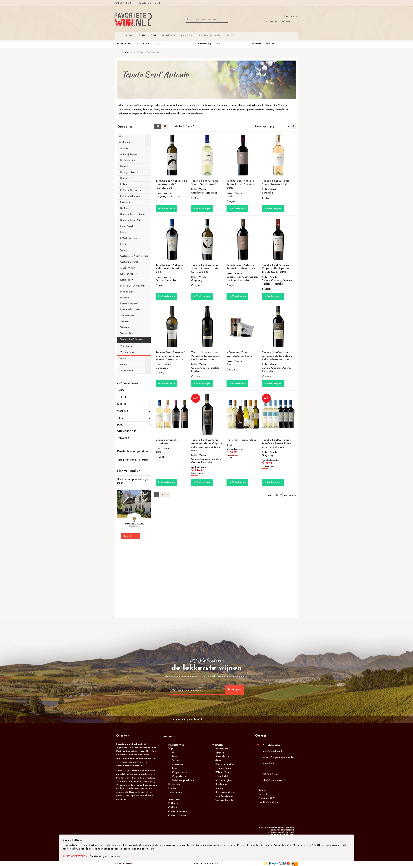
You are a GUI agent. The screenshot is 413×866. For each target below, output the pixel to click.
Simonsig (219, 753)
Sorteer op (260, 127)
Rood (174, 757)
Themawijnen (175, 792)
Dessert (175, 761)
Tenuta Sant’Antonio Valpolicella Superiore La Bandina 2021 (206, 356)
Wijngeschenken (179, 772)
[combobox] (206, 19)
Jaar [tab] (120, 425)
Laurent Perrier (223, 768)
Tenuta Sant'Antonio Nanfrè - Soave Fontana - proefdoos (276, 443)
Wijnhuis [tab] (123, 411)
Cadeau (172, 807)
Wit (173, 753)
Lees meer (115, 856)
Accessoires (174, 800)
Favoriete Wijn (176, 745)
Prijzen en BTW (266, 798)
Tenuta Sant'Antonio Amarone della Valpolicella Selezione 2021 (277, 356)
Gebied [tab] (121, 404)
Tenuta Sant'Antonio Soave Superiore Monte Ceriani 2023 (207, 268)
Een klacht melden (268, 802)
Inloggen (286, 21)
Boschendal (221, 784)
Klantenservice (291, 16)
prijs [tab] (120, 418)
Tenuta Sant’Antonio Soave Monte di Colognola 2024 (172, 184)
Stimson (219, 788)
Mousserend (177, 765)
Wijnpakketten (179, 776)
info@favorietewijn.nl (273, 780)
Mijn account (271, 21)
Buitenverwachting (225, 792)
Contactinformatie (177, 811)
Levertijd (263, 794)
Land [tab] (120, 390)
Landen (172, 788)
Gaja (218, 761)
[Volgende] (167, 494)
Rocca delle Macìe (225, 765)
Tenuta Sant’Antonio (276, 105)
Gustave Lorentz (224, 800)
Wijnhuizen (130, 52)
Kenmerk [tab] (123, 438)
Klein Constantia (224, 796)
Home (117, 52)
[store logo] (133, 19)
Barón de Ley (222, 757)
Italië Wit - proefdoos (242, 440)
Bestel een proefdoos (182, 780)
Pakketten (173, 803)
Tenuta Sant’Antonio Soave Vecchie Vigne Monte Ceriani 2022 (172, 356)
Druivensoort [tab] (126, 431)
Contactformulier (177, 815)
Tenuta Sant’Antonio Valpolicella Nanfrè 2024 (169, 268)
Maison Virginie (223, 780)
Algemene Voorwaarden (123, 863)
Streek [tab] (121, 397)
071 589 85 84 (270, 775)
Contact (260, 735)
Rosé (174, 768)
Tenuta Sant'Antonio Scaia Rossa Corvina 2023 (240, 184)
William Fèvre (222, 772)
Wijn (170, 749)
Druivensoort (174, 784)
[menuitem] (231, 36)
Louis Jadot (221, 776)
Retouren (263, 790)
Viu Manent (221, 749)
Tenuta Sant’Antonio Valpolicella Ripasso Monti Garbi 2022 (275, 268)
